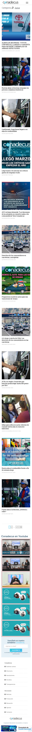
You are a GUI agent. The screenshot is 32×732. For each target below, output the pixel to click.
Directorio (9, 671)
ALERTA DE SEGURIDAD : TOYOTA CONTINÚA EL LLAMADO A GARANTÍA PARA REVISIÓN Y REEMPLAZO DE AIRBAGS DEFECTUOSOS (16, 45)
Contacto (9, 712)
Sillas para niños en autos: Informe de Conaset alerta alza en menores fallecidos (15, 427)
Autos (3, 133)
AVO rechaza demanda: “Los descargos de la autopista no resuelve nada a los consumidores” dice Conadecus (16, 214)
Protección (9, 699)
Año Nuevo (5, 344)
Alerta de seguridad (7, 50)
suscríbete (16, 650)
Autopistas (5, 92)
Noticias (8, 694)
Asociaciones (10, 675)
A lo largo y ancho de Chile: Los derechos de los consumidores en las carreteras (15, 340)
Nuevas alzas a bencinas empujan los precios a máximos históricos (15, 89)
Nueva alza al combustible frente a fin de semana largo (15, 469)
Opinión (8, 707)
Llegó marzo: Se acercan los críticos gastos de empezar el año (15, 172)
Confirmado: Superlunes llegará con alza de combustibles (15, 130)
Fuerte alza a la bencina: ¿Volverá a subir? (14, 510)
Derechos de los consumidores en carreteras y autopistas (14, 256)
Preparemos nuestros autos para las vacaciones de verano (15, 298)
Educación (9, 703)
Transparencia (10, 684)
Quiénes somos (11, 666)
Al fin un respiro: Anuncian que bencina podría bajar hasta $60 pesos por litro (15, 383)
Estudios (9, 680)
